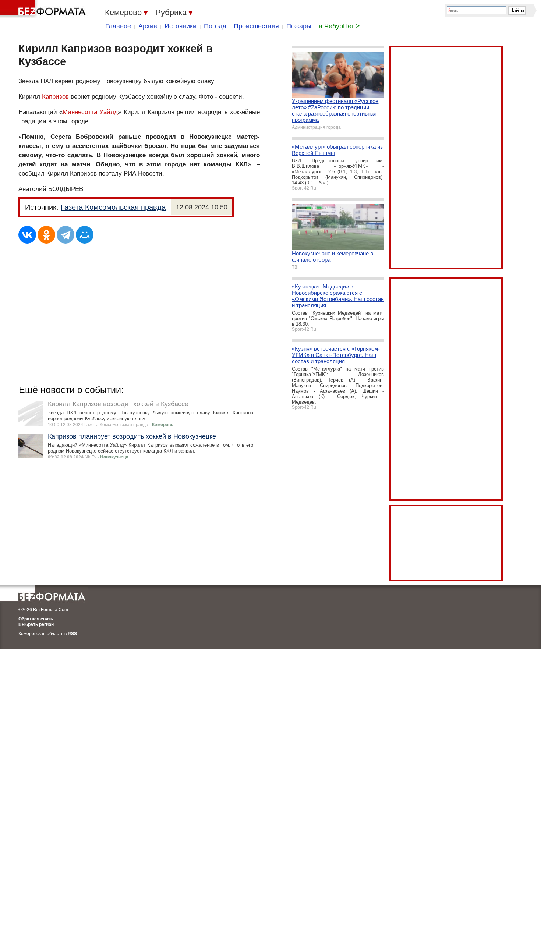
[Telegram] (65, 235)
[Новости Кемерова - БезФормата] (44, 9)
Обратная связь (35, 618)
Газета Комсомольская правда (113, 207)
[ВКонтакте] (27, 235)
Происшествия (256, 26)
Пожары (298, 26)
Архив (147, 26)
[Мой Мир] (84, 235)
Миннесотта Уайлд (90, 112)
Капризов (55, 96)
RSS (72, 633)
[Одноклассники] (46, 235)
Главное (118, 26)
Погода (215, 26)
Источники (181, 26)
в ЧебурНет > (339, 26)
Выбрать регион (36, 624)
